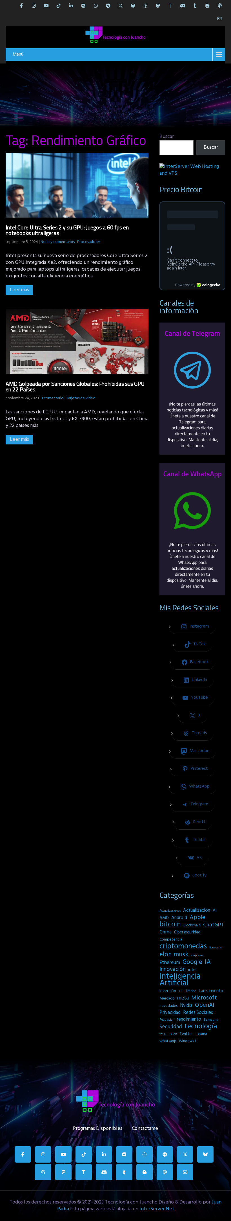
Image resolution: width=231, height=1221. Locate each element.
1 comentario (52, 398)
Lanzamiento (211, 991)
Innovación (172, 969)
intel (192, 969)
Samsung (211, 1020)
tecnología (201, 1026)
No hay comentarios (58, 242)
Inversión (167, 991)
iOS (181, 991)
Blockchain (192, 925)
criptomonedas (183, 946)
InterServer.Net (156, 1209)
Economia (215, 947)
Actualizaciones (170, 910)
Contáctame (145, 1127)
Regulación (166, 1019)
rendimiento (189, 1019)
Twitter (186, 1034)
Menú (18, 54)
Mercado (167, 998)
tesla (162, 1034)
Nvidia (186, 1005)
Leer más (19, 290)
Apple (197, 917)
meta (183, 998)
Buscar (166, 137)
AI (214, 910)
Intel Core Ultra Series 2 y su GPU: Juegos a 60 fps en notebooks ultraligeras (67, 230)
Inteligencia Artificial (180, 980)
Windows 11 (188, 1041)
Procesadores (88, 242)
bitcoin (170, 924)
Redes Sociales (198, 1012)
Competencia (170, 939)
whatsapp (167, 1041)
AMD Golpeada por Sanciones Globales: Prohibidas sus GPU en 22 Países (75, 386)
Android (179, 918)
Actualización (196, 910)
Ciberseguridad (187, 932)
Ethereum (169, 962)
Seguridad (170, 1026)
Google (192, 962)
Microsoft (204, 998)
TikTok (172, 1034)
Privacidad (170, 1012)
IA (208, 962)
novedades (168, 1006)
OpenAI (204, 1005)
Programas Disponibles (97, 1127)
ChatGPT (213, 925)
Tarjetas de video (80, 398)
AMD (164, 918)
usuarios (201, 1034)
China (165, 932)
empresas (197, 955)
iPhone (191, 991)
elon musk (173, 954)
